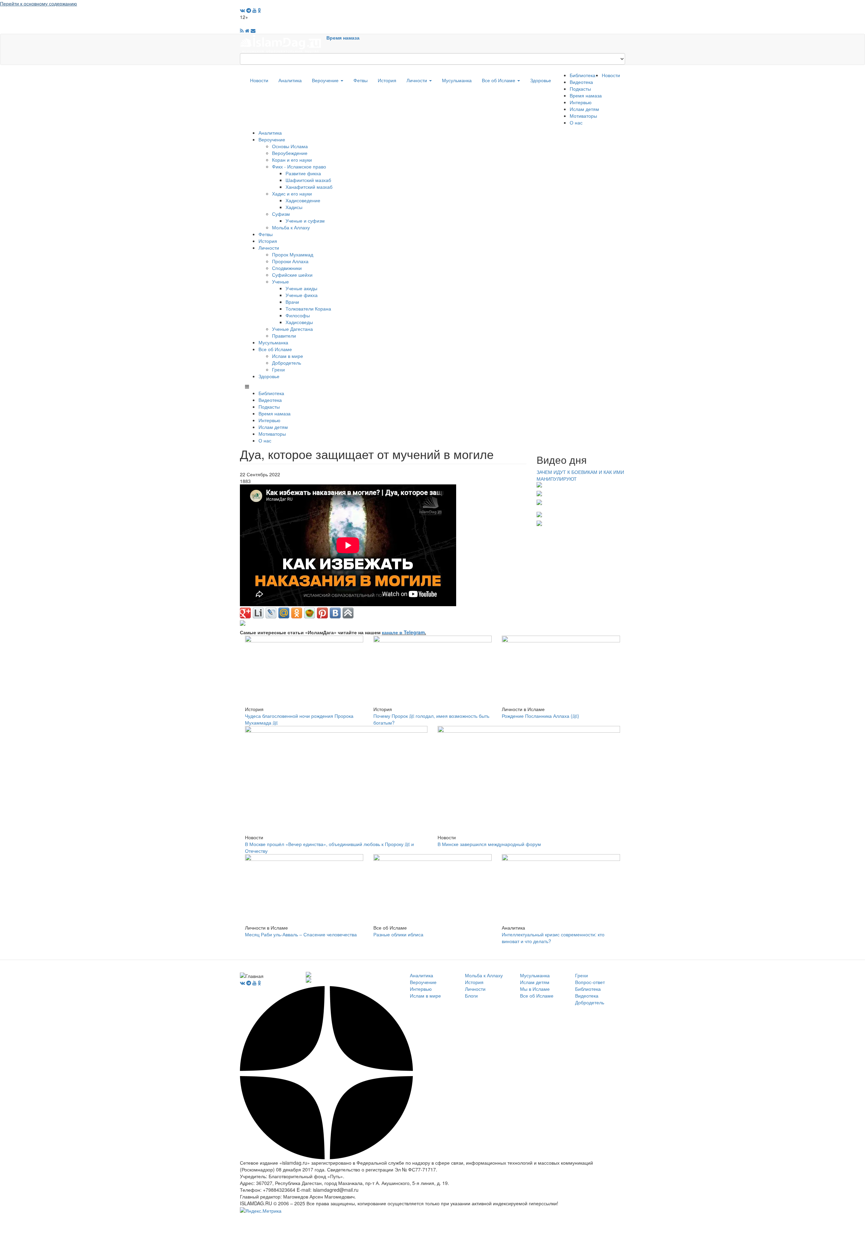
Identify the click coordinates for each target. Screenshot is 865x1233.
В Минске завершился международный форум (489, 844)
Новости (259, 80)
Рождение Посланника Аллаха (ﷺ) (540, 715)
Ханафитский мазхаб (309, 186)
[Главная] (283, 43)
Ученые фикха (302, 295)
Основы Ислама (290, 146)
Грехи (278, 369)
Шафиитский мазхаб (308, 180)
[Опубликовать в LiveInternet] (258, 613)
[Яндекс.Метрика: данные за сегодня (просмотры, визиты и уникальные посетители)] (260, 1210)
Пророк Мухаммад (292, 254)
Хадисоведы (299, 322)
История (387, 80)
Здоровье (540, 80)
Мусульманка (457, 80)
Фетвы (360, 80)
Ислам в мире (287, 355)
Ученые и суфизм (305, 220)
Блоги (471, 995)
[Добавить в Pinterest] (322, 613)
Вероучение (326, 80)
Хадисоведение (303, 200)
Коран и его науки (292, 159)
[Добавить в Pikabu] (309, 613)
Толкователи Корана (308, 308)
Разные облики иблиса (398, 934)
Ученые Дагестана (292, 328)
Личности (417, 80)
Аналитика (290, 80)
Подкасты (580, 88)
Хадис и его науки (292, 193)
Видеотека (581, 81)
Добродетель (286, 362)
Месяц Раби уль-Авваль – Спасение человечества (301, 934)
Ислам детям (584, 109)
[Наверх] (348, 613)
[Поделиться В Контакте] (335, 613)
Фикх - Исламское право (299, 166)
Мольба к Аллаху (291, 227)
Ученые (280, 281)
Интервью (581, 102)
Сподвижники (287, 268)
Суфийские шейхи (292, 274)
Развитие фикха (303, 173)
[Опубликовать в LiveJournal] (271, 613)
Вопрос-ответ (590, 982)
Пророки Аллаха (290, 261)
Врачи (292, 301)
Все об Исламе (499, 80)
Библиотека (582, 75)
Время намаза (343, 37)
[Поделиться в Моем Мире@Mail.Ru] (283, 613)
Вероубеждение (289, 153)
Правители (284, 335)
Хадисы (294, 207)
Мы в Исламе (535, 988)
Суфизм (281, 213)
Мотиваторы (583, 115)
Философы (298, 315)
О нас (576, 122)
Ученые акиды (301, 288)
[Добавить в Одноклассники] (296, 613)
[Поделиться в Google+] (245, 613)
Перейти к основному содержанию (38, 3)
